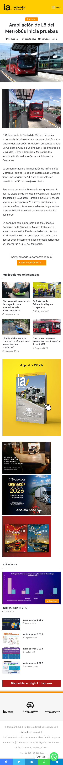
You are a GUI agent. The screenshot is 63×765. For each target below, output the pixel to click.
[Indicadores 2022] (11, 667)
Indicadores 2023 (33, 648)
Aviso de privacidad (30, 732)
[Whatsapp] (54, 756)
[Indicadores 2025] (11, 624)
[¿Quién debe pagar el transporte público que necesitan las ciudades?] (16, 327)
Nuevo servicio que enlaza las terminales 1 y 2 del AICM (46, 341)
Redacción (13, 39)
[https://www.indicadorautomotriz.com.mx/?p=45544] (31, 435)
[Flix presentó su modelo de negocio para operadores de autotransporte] (16, 290)
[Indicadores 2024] (11, 639)
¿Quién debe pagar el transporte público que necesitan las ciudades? (15, 343)
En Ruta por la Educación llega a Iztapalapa (43, 304)
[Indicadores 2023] (11, 653)
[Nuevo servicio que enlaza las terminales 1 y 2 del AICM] (47, 327)
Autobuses (31, 19)
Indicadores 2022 (33, 663)
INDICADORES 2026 (15, 608)
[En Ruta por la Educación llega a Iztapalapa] (47, 290)
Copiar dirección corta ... (31, 262)
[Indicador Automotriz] (14, 7)
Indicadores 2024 (33, 634)
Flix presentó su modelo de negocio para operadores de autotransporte (16, 306)
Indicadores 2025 (33, 619)
